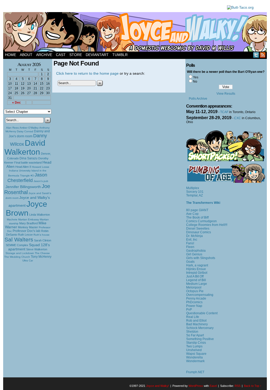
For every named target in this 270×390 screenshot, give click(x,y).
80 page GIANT (197, 210)
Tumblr (120, 55)
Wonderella (194, 357)
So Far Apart (195, 335)
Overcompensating (199, 295)
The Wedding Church (17, 256)
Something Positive (200, 339)
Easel (213, 385)
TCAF (224, 112)
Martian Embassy (28, 219)
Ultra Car (27, 260)
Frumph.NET (195, 372)
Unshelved (194, 350)
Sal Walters (18, 239)
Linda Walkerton (39, 214)
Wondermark (195, 361)
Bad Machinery (197, 324)
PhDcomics (194, 302)
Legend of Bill (196, 280)
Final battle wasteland (28, 162)
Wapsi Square (196, 354)
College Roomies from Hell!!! (206, 225)
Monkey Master (28, 227)
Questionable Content (202, 313)
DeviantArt (97, 55)
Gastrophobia (196, 250)
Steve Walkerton (36, 249)
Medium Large (196, 284)
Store (75, 55)
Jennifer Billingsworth (23, 187)
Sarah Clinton (42, 240)
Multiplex (192, 188)
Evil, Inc (191, 239)
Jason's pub (40, 181)
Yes (195, 77)
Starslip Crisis (196, 343)
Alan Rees (12, 127)
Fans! (190, 243)
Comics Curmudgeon (201, 221)
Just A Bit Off (195, 276)
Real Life (192, 317)
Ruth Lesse (25, 234)
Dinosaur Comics (198, 232)
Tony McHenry (41, 257)
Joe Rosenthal (27, 189)
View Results (225, 93)
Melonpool (193, 287)
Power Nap (194, 306)
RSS (262, 55)
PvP (189, 309)
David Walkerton (24, 147)
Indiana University (20, 170)
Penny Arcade (196, 298)
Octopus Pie (195, 291)
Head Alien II (23, 166)
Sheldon (192, 331)
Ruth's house (41, 234)
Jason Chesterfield (27, 177)
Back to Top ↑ (253, 385)
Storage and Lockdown (20, 253)
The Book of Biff (197, 217)
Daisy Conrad (25, 131)
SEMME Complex (17, 245)
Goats (190, 262)
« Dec (16, 102)
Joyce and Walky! (135, 32)
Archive (44, 55)
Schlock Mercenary (200, 328)
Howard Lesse (40, 166)
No (195, 81)
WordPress (196, 385)
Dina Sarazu (28, 158)
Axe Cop (192, 214)
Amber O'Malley (29, 127)
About (26, 55)
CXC (237, 118)
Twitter (256, 55)
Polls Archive (198, 98)
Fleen (190, 247)
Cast (61, 55)
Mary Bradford (28, 223)
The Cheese (42, 253)
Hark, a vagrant (197, 265)
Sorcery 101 (195, 192)
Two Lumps (194, 346)
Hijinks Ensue (196, 269)
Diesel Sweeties (197, 228)
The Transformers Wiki (203, 203)
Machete (12, 219)
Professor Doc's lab (26, 230)
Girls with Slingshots (200, 258)
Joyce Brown (26, 208)
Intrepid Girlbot (196, 273)
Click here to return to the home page (87, 73)
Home (10, 55)
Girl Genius (194, 254)
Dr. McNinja (194, 236)
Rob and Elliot (196, 320)
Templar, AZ (194, 195)
